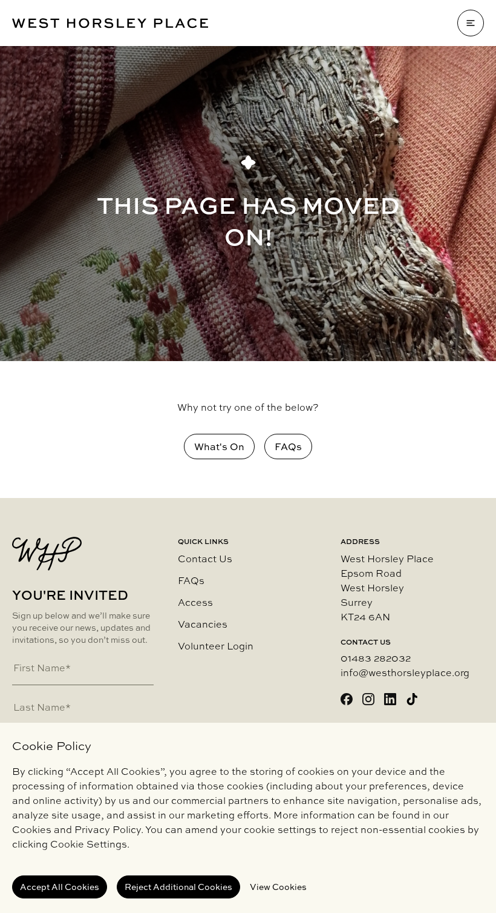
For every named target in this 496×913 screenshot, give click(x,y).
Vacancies (202, 624)
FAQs (191, 580)
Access (195, 602)
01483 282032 (376, 658)
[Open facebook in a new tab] (347, 699)
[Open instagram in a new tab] (368, 699)
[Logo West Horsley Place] (110, 23)
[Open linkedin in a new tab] (390, 699)
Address (360, 541)
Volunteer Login (215, 645)
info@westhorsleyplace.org (405, 672)
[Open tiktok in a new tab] (412, 699)
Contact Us (205, 558)
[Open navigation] (470, 23)
